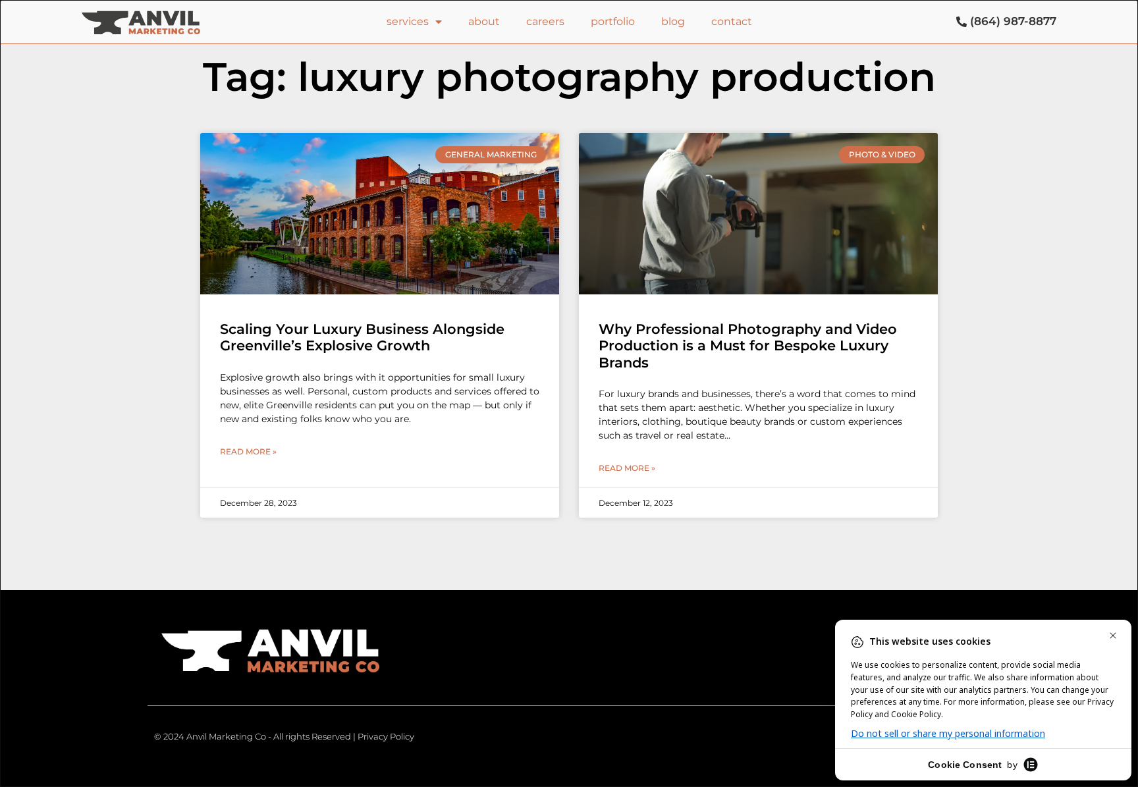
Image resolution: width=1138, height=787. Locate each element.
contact (731, 21)
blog (673, 21)
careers (545, 21)
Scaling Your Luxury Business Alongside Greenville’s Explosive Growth (362, 337)
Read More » (248, 451)
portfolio (613, 21)
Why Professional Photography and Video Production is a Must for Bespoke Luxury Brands (748, 345)
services (408, 21)
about (484, 21)
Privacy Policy (386, 736)
